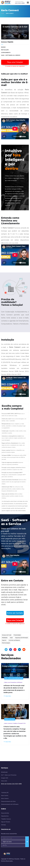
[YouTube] (23, 649)
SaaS (11, 637)
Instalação (5, 50)
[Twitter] (6, 649)
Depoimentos (5, 816)
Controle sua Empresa (14, 640)
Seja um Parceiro (5, 822)
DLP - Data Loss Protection (8, 775)
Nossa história (5, 813)
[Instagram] (15, 649)
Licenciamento (5, 52)
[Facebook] (10, 649)
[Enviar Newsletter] (27, 841)
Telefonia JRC (5, 792)
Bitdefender (4, 772)
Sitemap (3, 825)
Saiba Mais (8, 696)
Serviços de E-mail (6, 635)
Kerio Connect (5, 798)
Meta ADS (4, 781)
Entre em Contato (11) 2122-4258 (11, 784)
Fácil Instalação (6, 643)
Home (2, 13)
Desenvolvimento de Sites (8, 801)
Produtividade (17, 635)
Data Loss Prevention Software (13, 682)
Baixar (3, 47)
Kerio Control (4, 795)
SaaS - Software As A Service (10, 55)
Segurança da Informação (21, 637)
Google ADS (4, 778)
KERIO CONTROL (9, 719)
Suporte (4, 640)
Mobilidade (4, 637)
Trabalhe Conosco (6, 819)
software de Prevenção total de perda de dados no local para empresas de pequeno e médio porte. (14, 689)
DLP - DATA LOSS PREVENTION (13, 678)
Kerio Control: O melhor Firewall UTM (14, 723)
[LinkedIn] (19, 649)
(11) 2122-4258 (19, 3)
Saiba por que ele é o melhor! (14, 74)
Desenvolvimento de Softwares (9, 804)
